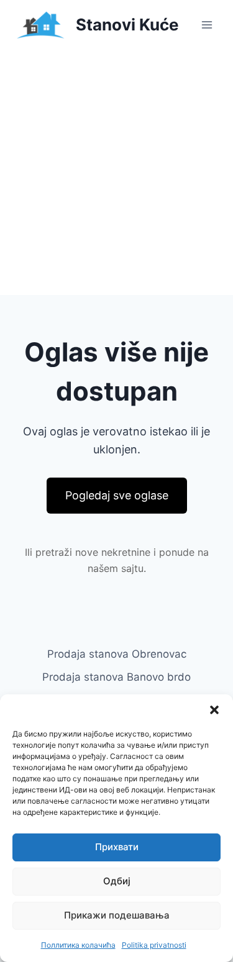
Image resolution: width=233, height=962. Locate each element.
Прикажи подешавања (117, 915)
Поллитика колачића (78, 945)
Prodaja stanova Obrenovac (116, 654)
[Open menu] (206, 24)
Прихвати (117, 847)
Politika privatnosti (154, 945)
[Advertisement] (116, 172)
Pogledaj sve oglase (116, 495)
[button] (214, 710)
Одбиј (116, 881)
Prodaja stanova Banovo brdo (116, 677)
